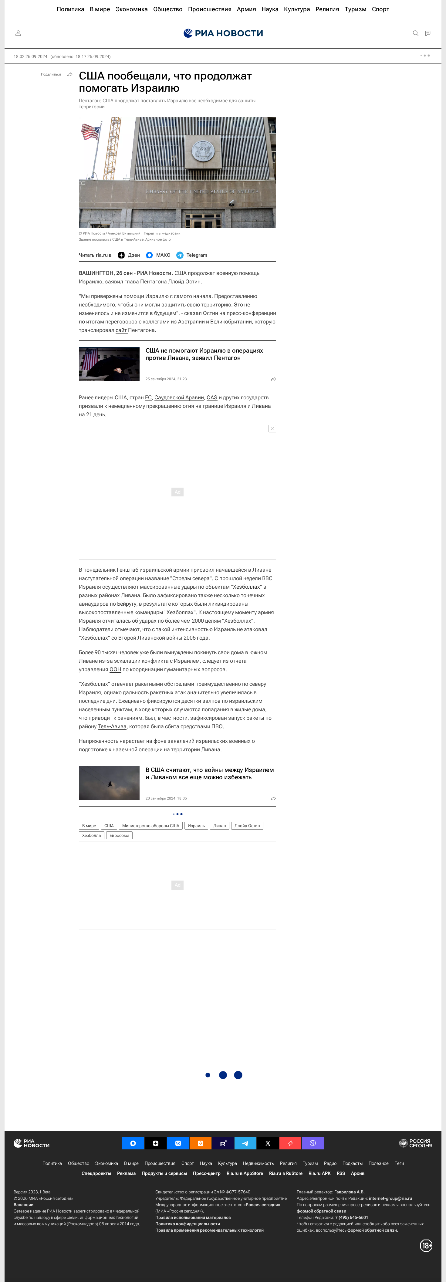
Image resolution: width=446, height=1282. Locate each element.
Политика (52, 1163)
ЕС (148, 397)
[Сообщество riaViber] (313, 1143)
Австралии (191, 321)
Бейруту (126, 603)
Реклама (126, 1173)
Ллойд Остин (247, 825)
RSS (341, 1173)
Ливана (261, 406)
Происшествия (160, 1163)
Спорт (187, 1163)
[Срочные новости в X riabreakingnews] (290, 1143)
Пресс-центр (207, 1173)
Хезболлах (246, 586)
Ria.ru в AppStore (245, 1173)
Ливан (219, 825)
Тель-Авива (112, 726)
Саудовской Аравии (179, 397)
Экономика (106, 1163)
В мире (89, 825)
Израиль (196, 825)
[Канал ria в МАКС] (133, 1143)
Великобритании (231, 321)
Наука (206, 1163)
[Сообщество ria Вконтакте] (178, 1143)
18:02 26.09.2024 (30, 56)
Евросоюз (119, 835)
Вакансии (23, 1204)
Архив (357, 1173)
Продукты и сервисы (164, 1173)
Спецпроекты (96, 1173)
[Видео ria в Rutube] (223, 1143)
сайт (122, 330)
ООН (115, 669)
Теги (399, 1163)
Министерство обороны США (150, 825)
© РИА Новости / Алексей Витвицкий (109, 233)
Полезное (379, 1163)
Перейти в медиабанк (162, 233)
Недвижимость (258, 1163)
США (109, 825)
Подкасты (353, 1163)
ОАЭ (212, 397)
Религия (288, 1163)
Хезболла (91, 835)
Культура (227, 1163)
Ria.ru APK (320, 1173)
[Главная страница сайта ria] (223, 33)
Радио (330, 1163)
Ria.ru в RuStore (285, 1173)
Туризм (310, 1163)
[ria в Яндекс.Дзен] (156, 1143)
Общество (78, 1163)
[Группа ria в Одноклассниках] (200, 1143)
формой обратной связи (321, 1211)
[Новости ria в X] (268, 1143)
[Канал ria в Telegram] (245, 1143)
